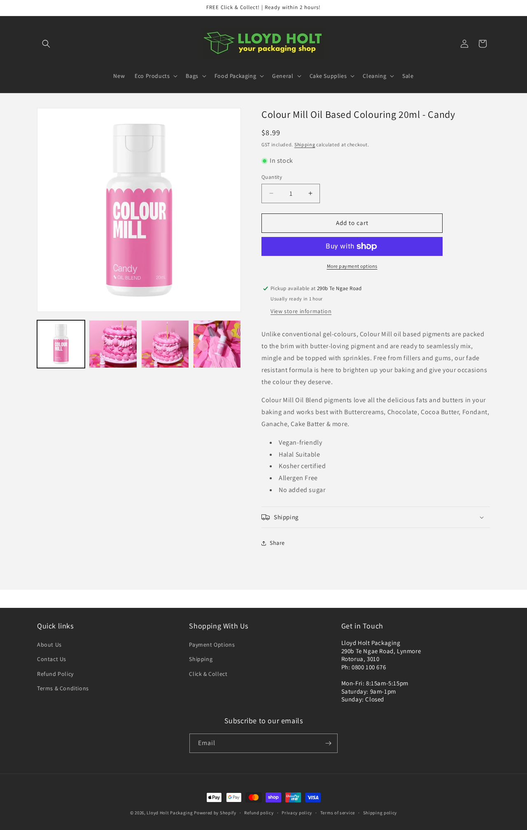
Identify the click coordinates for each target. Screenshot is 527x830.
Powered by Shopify (215, 813)
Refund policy (258, 813)
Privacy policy (297, 813)
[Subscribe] (328, 743)
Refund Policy (55, 674)
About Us (49, 644)
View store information (300, 311)
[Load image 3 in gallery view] (165, 344)
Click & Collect (208, 674)
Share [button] (277, 542)
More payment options (352, 266)
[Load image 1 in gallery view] (61, 344)
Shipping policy (380, 813)
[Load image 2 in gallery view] (113, 344)
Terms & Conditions (63, 688)
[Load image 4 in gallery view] (217, 344)
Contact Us (51, 659)
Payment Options (212, 644)
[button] (46, 44)
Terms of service (337, 813)
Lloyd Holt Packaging (170, 813)
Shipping (304, 144)
